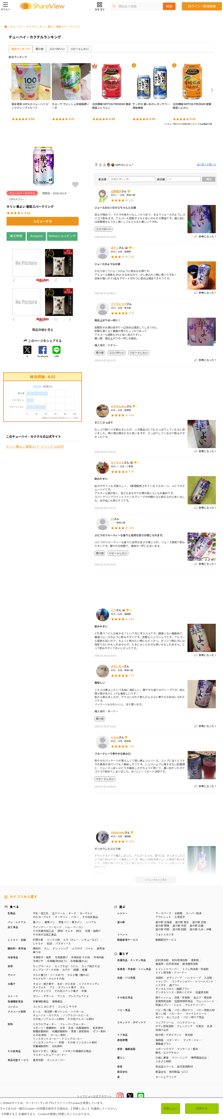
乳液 (209, 1026)
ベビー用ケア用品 (193, 1017)
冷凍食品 (13, 957)
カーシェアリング (165, 1077)
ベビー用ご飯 (163, 1010)
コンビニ (13, 1006)
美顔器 (159, 1040)
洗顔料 (159, 977)
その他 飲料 (40, 1035)
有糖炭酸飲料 (60, 1031)
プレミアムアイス (78, 996)
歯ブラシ (174, 985)
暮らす (124, 953)
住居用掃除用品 (183, 1001)
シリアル (91, 922)
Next (210, 90)
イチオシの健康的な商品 (77, 1051)
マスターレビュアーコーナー (50, 1054)
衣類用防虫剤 (163, 1001)
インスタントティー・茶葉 (48, 1042)
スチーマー (173, 1040)
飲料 (10, 1024)
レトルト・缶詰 (17, 939)
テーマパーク (163, 913)
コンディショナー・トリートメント (192, 981)
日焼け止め (162, 1030)
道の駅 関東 (162, 925)
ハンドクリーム (186, 1022)
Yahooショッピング (62, 236)
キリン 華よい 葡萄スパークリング (59, 26)
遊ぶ (122, 906)
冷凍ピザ (38, 961)
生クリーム (58, 913)
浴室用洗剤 (201, 992)
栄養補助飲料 (41, 1046)
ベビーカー (175, 1013)
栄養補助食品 (41, 1001)
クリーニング (180, 1057)
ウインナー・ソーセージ (47, 927)
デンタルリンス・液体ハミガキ (173, 992)
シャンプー (162, 981)
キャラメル (39, 987)
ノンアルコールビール (76, 1015)
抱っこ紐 (160, 1013)
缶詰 (49, 943)
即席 (10, 966)
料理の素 (38, 939)
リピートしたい (79, 49)
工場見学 (179, 917)
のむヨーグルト (42, 917)
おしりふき (173, 1017)
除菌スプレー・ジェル (168, 1005)
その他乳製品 (90, 917)
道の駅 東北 (182, 922)
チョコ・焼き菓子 (43, 983)
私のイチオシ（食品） (46, 1051)
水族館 (178, 913)
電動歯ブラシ (163, 1043)
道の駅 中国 (162, 929)
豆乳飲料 (57, 1046)
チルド (11, 975)
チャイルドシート (196, 1013)
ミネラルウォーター (44, 1024)
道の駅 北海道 (163, 922)
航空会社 (160, 1071)
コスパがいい (57, 49)
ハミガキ (160, 985)
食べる (14, 906)
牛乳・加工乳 (41, 913)
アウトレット (163, 917)
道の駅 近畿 (196, 925)
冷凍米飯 (98, 957)
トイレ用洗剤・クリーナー (171, 972)
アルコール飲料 (17, 1011)
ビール (37, 1011)
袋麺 (76, 969)
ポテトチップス (42, 991)
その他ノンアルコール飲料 (48, 1019)
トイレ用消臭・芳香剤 (195, 969)
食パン (37, 922)
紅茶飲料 (98, 1028)
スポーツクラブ (164, 1049)
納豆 (78, 930)
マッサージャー (192, 1040)
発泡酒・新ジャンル (56, 1011)
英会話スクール (164, 1066)
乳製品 (11, 913)
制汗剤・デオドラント (168, 1034)
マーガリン (61, 917)
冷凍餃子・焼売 (42, 957)
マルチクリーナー (195, 1005)
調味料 (37, 948)
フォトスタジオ (164, 934)
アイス (61, 996)
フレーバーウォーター (73, 1024)
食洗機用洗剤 (190, 964)
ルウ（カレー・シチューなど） (81, 939)
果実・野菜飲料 (80, 1031)
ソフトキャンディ (89, 983)
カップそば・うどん (66, 966)
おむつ (159, 1017)
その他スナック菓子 (66, 991)
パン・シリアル (17, 922)
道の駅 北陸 (199, 922)
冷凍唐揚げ (61, 957)
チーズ (72, 913)
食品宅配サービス (18, 1060)
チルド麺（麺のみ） (79, 975)
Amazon (36, 236)
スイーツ (13, 996)
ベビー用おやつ (183, 1010)
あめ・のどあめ (66, 983)
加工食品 (13, 927)
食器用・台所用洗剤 (167, 964)
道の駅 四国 (179, 929)
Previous (12, 90)
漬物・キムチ (65, 930)
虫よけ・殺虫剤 (202, 997)
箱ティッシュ (163, 997)
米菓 (84, 991)
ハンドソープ (193, 977)
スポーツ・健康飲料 (44, 1028)
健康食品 (57, 1001)
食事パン (49, 922)
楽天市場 (16, 236)
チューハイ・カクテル (23, 26)
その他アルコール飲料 (81, 1019)
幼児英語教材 (185, 1066)
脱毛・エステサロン (167, 1052)
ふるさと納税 (163, 1061)
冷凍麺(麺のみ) (79, 961)
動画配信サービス (165, 939)
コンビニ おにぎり (43, 1006)
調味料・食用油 (17, 948)
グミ (52, 987)
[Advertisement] (155, 145)
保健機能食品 (15, 1001)
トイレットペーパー (167, 969)
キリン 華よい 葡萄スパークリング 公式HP (35, 446)
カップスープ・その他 (46, 969)
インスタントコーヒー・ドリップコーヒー (58, 1038)
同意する (202, 1108)
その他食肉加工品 (43, 930)
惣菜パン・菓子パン (70, 922)
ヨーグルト (86, 913)
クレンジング (185, 1026)
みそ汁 (66, 969)
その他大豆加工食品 (44, 934)
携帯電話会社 (199, 1057)
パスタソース (63, 943)
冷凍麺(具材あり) (57, 961)
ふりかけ (77, 948)
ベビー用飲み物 (205, 1010)
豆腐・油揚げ (93, 930)
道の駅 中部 (179, 925)
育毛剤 (189, 1034)
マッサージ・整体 (187, 1049)
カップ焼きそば (90, 966)
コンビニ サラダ (67, 1006)
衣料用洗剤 (162, 960)
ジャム (89, 948)
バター (75, 917)
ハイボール (77, 1011)
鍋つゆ (37, 952)
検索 (169, 6)
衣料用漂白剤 (180, 960)
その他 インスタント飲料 (82, 1042)
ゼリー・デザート (43, 996)
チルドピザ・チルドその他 (48, 978)
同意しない (171, 1108)
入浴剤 (208, 977)
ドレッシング (60, 948)
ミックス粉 (53, 939)
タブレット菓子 (67, 987)
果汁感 (39, 49)
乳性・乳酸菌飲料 (78, 1028)
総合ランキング (21, 49)
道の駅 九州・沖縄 (200, 929)
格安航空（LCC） (179, 1071)
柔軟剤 (195, 960)
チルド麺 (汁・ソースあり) (48, 975)
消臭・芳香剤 (182, 997)
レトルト (38, 943)
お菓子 (11, 983)
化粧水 (200, 1026)
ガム (82, 987)
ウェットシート (205, 1001)
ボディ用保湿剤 (164, 1026)
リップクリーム (164, 1022)
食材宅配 (38, 1060)
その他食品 (14, 1051)
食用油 (101, 948)
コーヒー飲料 (58, 1035)
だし (46, 948)
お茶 (62, 1028)
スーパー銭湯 (193, 913)
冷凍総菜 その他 (80, 957)
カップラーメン (42, 966)
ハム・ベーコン (74, 927)
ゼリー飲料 (99, 1031)
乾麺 (84, 969)
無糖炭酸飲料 (41, 1031)
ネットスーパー (56, 1060)
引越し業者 (162, 1057)
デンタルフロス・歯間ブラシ (172, 988)
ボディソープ (174, 977)
